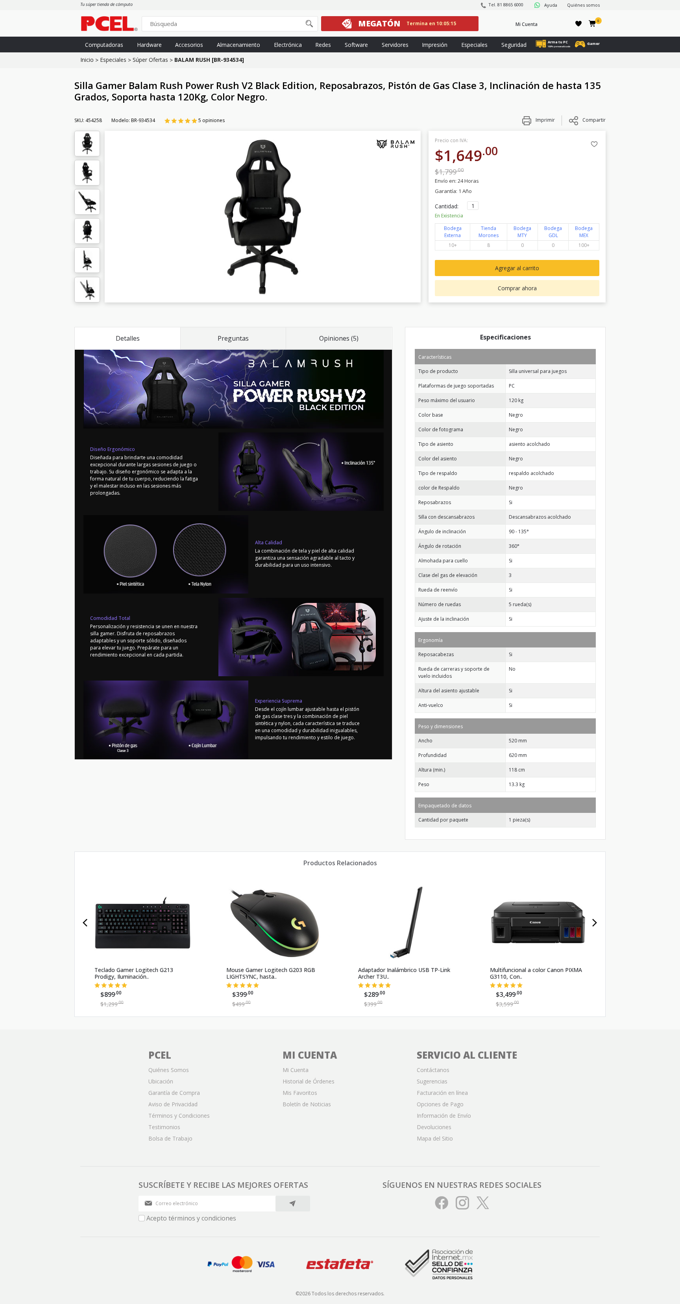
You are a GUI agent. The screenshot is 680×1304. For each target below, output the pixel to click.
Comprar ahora (517, 288)
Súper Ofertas (150, 59)
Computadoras (104, 44)
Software (356, 44)
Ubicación (160, 1081)
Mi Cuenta (527, 24)
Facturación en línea (442, 1092)
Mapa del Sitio (435, 1138)
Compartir (594, 120)
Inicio (87, 59)
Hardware (149, 44)
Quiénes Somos (168, 1070)
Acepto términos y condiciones (191, 1218)
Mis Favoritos (300, 1092)
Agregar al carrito (517, 268)
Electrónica (288, 44)
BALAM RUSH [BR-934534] (209, 59)
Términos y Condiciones (179, 1115)
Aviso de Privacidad (173, 1104)
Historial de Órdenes (308, 1081)
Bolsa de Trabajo (170, 1138)
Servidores (395, 44)
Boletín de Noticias (307, 1104)
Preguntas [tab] (233, 338)
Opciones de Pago (440, 1104)
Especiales (474, 44)
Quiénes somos (583, 5)
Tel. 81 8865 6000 (505, 4)
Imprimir (544, 120)
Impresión (434, 44)
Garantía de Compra (174, 1092)
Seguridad (514, 44)
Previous (85, 923)
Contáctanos (433, 1070)
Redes (323, 44)
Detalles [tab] (128, 338)
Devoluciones (434, 1127)
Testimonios (164, 1127)
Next (594, 923)
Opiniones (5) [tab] (338, 338)
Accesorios (189, 44)
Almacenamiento (238, 44)
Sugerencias (432, 1081)
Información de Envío (444, 1115)
